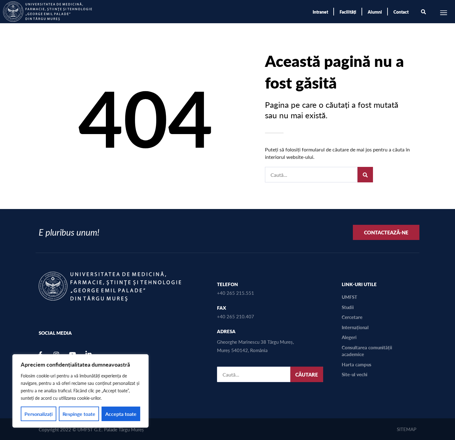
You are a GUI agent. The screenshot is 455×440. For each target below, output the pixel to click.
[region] (80, 391)
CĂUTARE (306, 374)
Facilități (348, 12)
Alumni (375, 12)
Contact (401, 12)
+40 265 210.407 (235, 316)
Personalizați (38, 413)
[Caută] (365, 174)
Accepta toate (120, 413)
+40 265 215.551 (235, 293)
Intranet (320, 12)
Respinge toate (79, 413)
